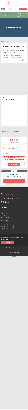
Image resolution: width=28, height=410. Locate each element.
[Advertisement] (14, 79)
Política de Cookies (5, 213)
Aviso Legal (3, 209)
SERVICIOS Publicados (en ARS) (7, 228)
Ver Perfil (14, 181)
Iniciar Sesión (8, 131)
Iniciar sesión (14, 9)
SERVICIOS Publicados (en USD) (7, 224)
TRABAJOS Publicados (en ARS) (7, 226)
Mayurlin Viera (14, 174)
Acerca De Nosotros (5, 215)
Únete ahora (7, 242)
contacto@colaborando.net (14, 249)
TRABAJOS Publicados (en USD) (7, 222)
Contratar (14, 164)
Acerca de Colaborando (14, 252)
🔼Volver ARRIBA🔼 (5, 217)
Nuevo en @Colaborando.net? (12, 238)
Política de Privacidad (5, 211)
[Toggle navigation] (3, 9)
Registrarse (23, 9)
